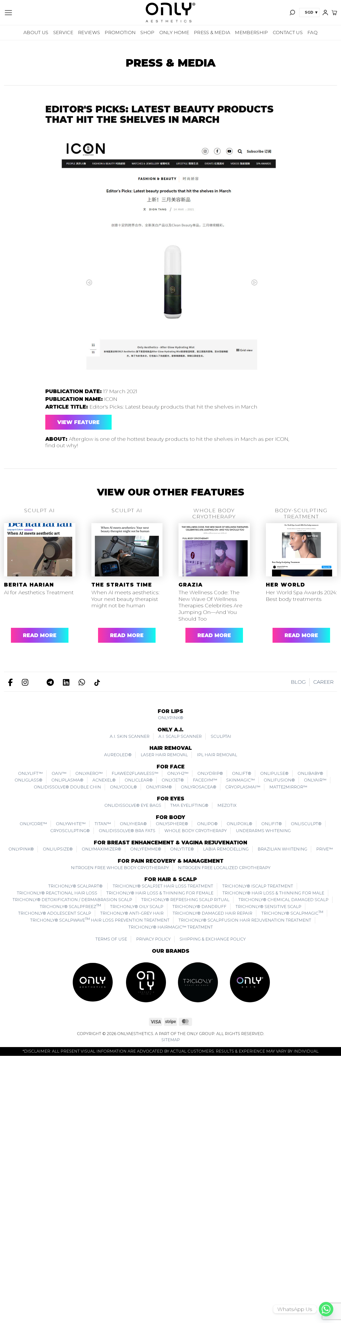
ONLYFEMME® (145, 849)
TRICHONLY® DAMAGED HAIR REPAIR (212, 913)
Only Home (174, 32)
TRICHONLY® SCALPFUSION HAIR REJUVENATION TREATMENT (244, 920)
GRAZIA (190, 585)
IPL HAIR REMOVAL (217, 754)
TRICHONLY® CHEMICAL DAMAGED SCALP (283, 899)
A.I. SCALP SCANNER (180, 736)
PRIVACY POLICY (153, 939)
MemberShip (251, 32)
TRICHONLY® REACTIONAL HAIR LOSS (57, 892)
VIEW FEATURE (78, 422)
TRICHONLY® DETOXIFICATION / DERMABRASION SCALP (72, 899)
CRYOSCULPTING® (70, 830)
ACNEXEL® (104, 780)
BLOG (298, 682)
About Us (35, 32)
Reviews (89, 32)
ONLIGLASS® (28, 780)
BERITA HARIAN (29, 585)
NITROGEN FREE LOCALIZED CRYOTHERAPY (224, 867)
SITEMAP (170, 1039)
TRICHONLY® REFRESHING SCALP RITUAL (185, 899)
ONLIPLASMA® (67, 780)
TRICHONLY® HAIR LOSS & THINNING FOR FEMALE (159, 892)
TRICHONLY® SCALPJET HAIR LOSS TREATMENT (163, 886)
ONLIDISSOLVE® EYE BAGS (132, 805)
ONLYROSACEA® (198, 786)
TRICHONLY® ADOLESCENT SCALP (54, 913)
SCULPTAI (221, 736)
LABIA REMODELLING (226, 849)
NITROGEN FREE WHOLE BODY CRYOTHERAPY (120, 867)
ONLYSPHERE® (172, 823)
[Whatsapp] (326, 1309)
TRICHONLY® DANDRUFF (199, 906)
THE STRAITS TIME (121, 585)
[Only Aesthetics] (170, 12)
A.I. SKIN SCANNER (129, 736)
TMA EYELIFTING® (189, 805)
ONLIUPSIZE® (58, 849)
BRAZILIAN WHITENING (282, 849)
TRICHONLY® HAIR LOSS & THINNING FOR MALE (273, 892)
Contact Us (288, 32)
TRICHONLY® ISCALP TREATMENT (257, 886)
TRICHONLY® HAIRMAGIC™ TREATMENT (170, 927)
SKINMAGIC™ (240, 780)
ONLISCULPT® (306, 823)
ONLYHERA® (133, 823)
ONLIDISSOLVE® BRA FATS (127, 830)
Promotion (120, 32)
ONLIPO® (207, 823)
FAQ (312, 32)
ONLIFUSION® (279, 780)
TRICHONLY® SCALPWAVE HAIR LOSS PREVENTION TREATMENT (99, 920)
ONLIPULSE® (274, 773)
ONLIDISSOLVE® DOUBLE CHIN (67, 786)
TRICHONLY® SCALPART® (76, 886)
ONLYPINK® (170, 717)
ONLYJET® (173, 780)
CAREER (323, 682)
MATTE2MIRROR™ (288, 786)
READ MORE (39, 635)
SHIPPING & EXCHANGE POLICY (213, 939)
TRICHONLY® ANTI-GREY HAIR (132, 913)
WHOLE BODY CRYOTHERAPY (195, 830)
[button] (8, 13)
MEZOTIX (227, 805)
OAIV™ (59, 773)
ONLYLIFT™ (30, 773)
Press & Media (212, 32)
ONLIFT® (241, 773)
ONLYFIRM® (159, 786)
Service (63, 32)
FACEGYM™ (205, 780)
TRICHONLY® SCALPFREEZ (70, 906)
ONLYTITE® (182, 849)
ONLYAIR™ (315, 780)
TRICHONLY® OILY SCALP (136, 906)
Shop (147, 32)
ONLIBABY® (310, 773)
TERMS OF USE (111, 939)
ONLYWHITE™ (71, 823)
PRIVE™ (324, 849)
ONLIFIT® (271, 823)
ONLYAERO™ (89, 773)
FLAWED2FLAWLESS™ (135, 773)
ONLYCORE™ (33, 823)
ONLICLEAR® (139, 780)
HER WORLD (285, 585)
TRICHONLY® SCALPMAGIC (292, 913)
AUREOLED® (118, 754)
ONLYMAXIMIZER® (101, 849)
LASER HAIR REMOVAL (164, 754)
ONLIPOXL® (239, 823)
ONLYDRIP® (210, 773)
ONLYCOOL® (123, 786)
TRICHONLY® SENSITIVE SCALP (268, 906)
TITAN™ (103, 823)
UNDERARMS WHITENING (263, 830)
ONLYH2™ (177, 773)
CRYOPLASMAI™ (242, 786)
